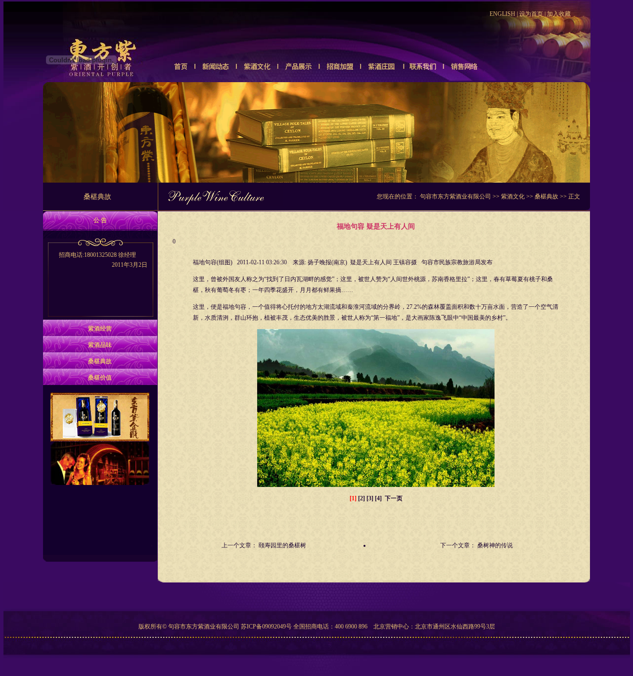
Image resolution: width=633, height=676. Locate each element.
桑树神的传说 (495, 545)
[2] (361, 498)
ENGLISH (502, 13)
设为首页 (531, 13)
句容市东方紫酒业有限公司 (455, 196)
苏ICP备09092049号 (266, 626)
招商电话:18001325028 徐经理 (103, 259)
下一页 (394, 498)
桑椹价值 (100, 377)
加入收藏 (559, 13)
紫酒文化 (513, 196)
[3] (369, 498)
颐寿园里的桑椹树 (282, 545)
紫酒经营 (100, 328)
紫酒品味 (100, 344)
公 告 (100, 220)
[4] (378, 498)
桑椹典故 (546, 196)
